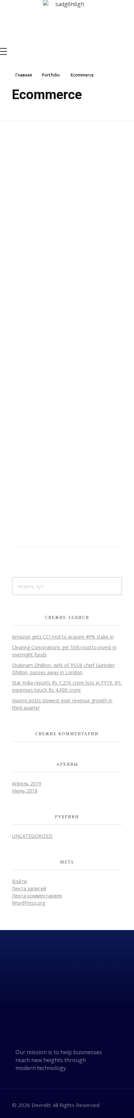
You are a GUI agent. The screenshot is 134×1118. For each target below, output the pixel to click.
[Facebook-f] (113, 1104)
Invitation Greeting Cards (67, 501)
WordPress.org (28, 903)
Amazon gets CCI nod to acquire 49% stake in (63, 636)
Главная (23, 75)
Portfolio (51, 75)
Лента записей (29, 888)
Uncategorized (32, 836)
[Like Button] (120, 387)
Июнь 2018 (24, 790)
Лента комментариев (37, 895)
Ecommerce (25, 251)
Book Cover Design (53, 367)
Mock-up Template (54, 233)
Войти (19, 881)
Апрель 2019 (26, 783)
